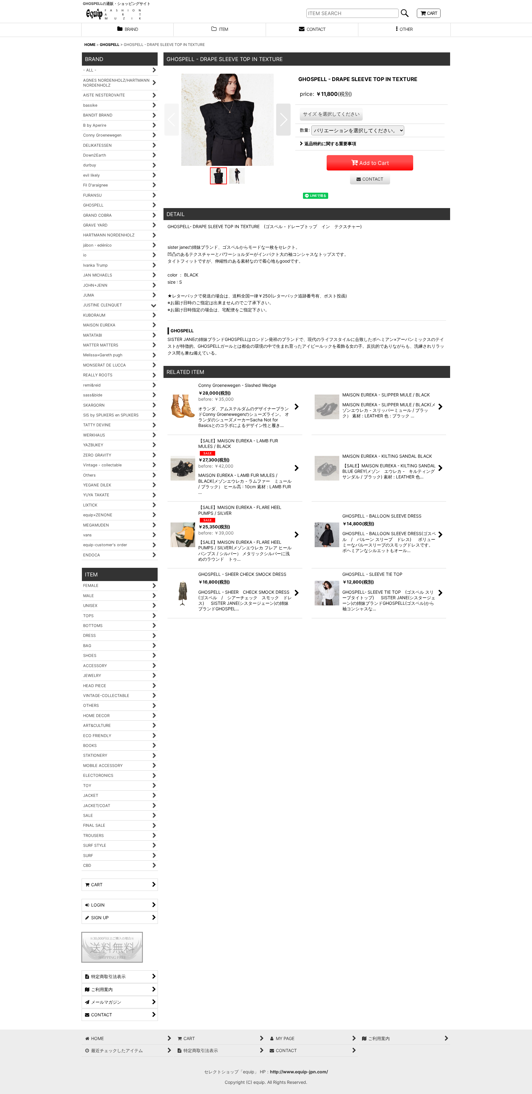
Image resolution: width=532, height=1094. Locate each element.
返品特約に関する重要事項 (330, 143)
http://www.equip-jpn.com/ (299, 1071)
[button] (404, 30)
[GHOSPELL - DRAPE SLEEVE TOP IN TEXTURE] (227, 119)
